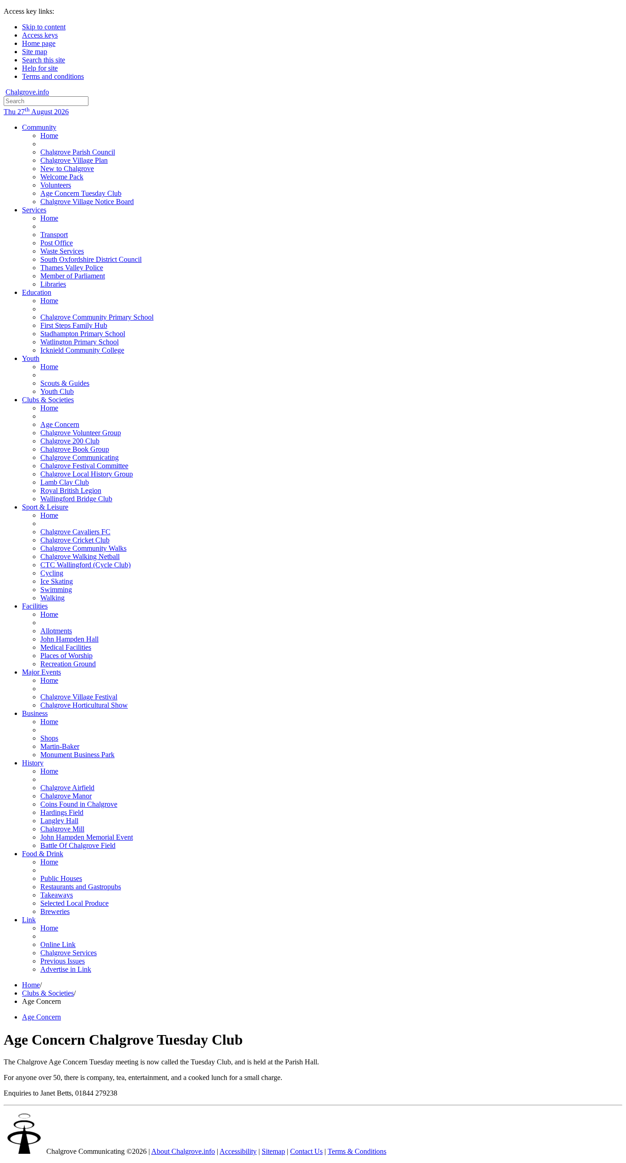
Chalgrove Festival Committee (84, 466)
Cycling (51, 573)
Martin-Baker (59, 746)
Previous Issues (62, 961)
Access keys (40, 35)
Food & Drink (42, 854)
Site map (34, 51)
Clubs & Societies (48, 400)
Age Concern (59, 424)
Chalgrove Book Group (74, 449)
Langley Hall (59, 821)
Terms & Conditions (357, 1151)
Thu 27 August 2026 (36, 112)
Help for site (40, 68)
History (33, 763)
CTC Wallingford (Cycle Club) (85, 565)
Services (34, 210)
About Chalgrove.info (183, 1151)
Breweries (55, 911)
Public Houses (61, 878)
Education (36, 292)
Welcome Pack (61, 177)
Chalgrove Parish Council (77, 152)
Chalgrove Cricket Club (75, 540)
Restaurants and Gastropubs (80, 887)
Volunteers (55, 185)
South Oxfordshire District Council (91, 259)
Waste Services (62, 251)
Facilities (35, 606)
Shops (49, 738)
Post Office (56, 243)
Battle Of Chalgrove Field (77, 845)
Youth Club (57, 391)
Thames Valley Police (71, 267)
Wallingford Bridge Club (76, 499)
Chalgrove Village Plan (74, 160)
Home (49, 135)
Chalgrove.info (27, 92)
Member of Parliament (72, 276)
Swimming (56, 589)
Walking (52, 598)
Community (39, 127)
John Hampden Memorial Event (86, 837)
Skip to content (44, 27)
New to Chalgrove (67, 168)
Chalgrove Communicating (79, 457)
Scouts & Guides (64, 383)
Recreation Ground (68, 664)
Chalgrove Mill (62, 829)
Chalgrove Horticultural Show (84, 705)
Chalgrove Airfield (67, 788)
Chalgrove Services (68, 953)
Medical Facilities (65, 647)
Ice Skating (56, 581)
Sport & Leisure (45, 507)
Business (35, 713)
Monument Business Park (77, 755)
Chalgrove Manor (66, 796)
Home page (38, 43)
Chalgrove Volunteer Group (80, 433)
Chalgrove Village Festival (78, 697)
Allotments (56, 631)
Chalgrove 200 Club (69, 441)
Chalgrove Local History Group (86, 474)
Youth (30, 358)
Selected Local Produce (74, 903)
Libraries (53, 284)
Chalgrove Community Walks (83, 548)
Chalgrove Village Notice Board (87, 201)
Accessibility (238, 1151)
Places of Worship (66, 655)
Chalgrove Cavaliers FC (75, 532)
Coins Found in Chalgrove (78, 804)
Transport (54, 234)
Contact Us (306, 1151)
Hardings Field (61, 812)
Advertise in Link (65, 969)
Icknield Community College (82, 350)
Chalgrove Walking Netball (80, 556)
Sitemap (273, 1151)
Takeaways (56, 895)
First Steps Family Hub (73, 325)
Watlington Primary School (79, 342)
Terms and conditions (53, 76)
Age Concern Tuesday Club (80, 193)
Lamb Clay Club (64, 482)
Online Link (58, 944)
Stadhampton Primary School (82, 334)
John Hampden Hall (69, 639)
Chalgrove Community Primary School (97, 317)
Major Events (41, 672)
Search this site (43, 60)
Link (29, 920)
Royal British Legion (70, 490)
